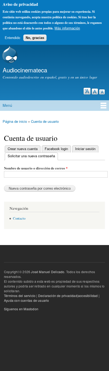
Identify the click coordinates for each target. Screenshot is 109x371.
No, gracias (35, 38)
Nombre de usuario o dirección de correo (36, 168)
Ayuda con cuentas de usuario (26, 300)
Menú (7, 105)
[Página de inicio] (9, 55)
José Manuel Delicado (47, 271)
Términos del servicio (19, 295)
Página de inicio (15, 121)
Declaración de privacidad (57, 295)
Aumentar (87, 91)
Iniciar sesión (85, 148)
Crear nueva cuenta (23, 148)
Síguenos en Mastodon (21, 309)
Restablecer (95, 91)
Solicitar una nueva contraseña (30, 155)
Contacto (19, 218)
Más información (67, 28)
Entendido (12, 38)
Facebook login (56, 148)
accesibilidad (88, 295)
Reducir (102, 92)
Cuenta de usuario (45, 121)
